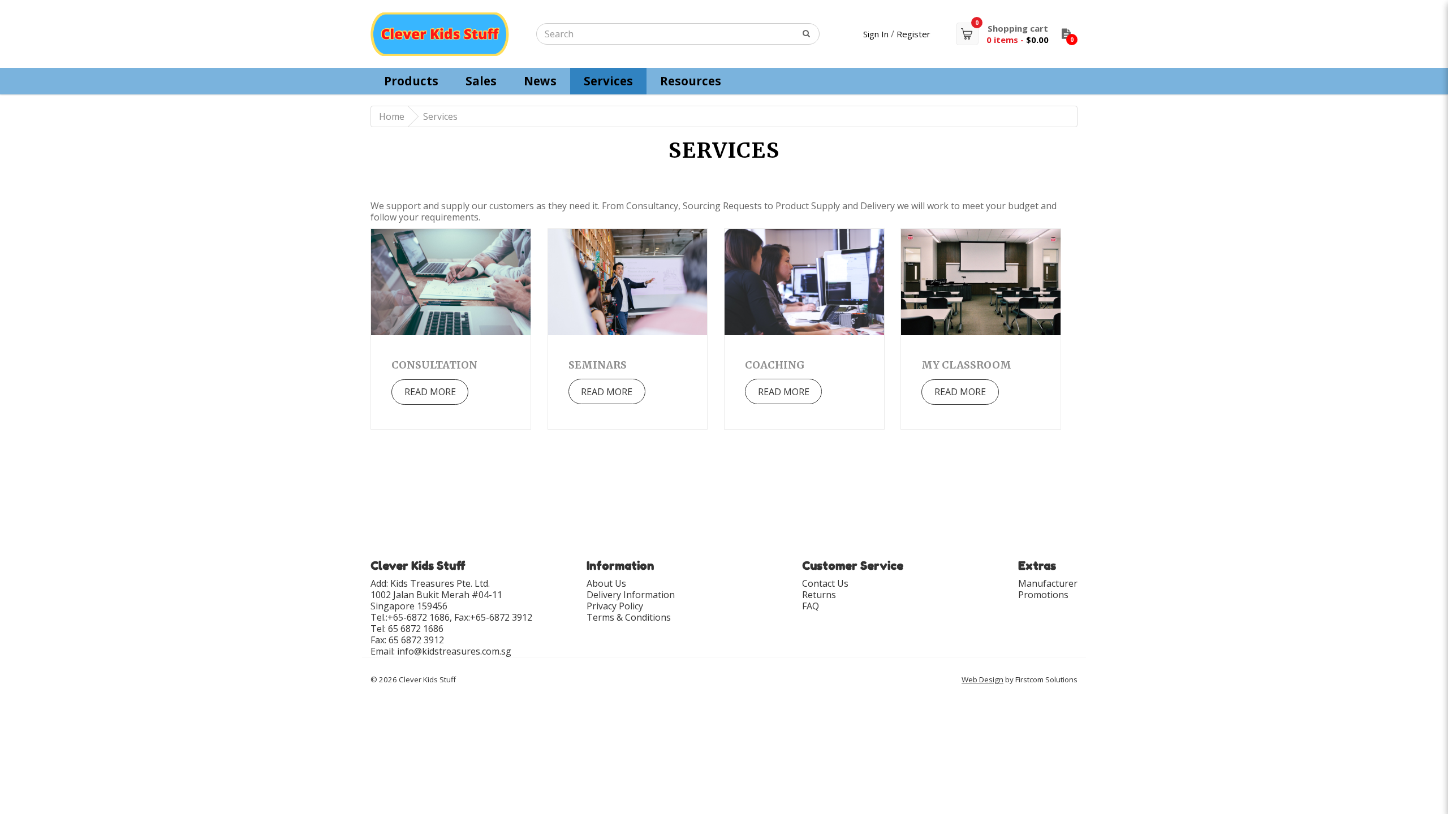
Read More (430, 392)
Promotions (1043, 594)
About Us (606, 583)
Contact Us (825, 583)
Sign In (876, 34)
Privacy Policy (615, 606)
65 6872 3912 (416, 640)
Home (391, 116)
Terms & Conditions (629, 617)
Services (440, 116)
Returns (819, 594)
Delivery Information (631, 594)
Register (913, 34)
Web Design (982, 679)
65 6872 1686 (415, 628)
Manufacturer (1048, 583)
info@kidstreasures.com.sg (454, 651)
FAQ (810, 606)
